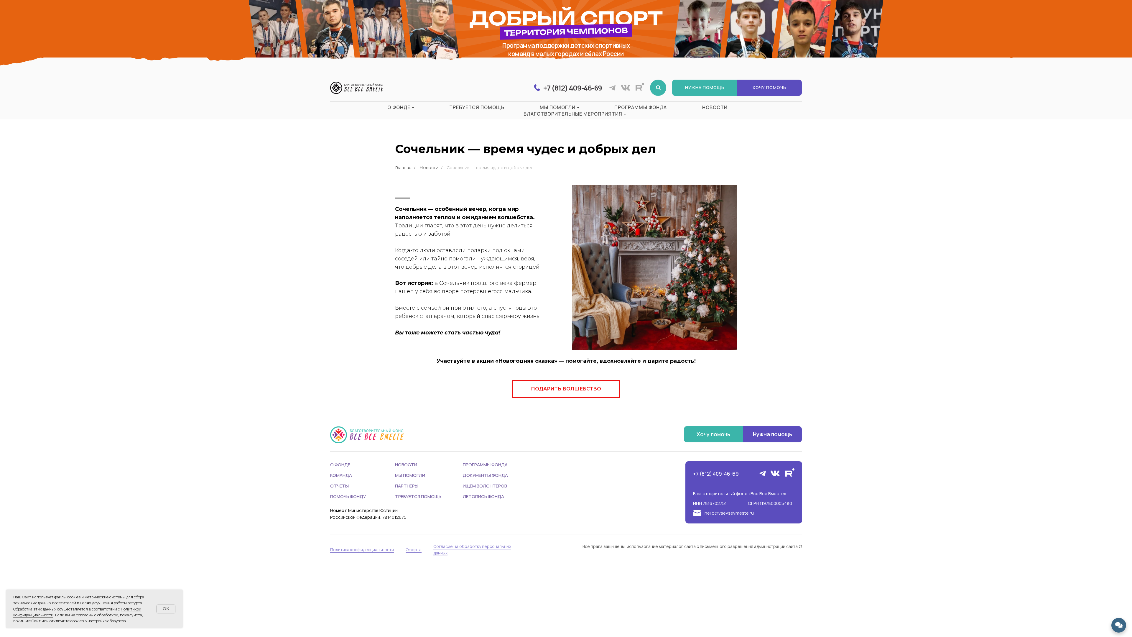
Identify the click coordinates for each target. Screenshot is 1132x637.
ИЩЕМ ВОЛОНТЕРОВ (485, 486)
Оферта (414, 549)
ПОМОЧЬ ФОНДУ (348, 496)
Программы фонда (640, 107)
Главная (403, 167)
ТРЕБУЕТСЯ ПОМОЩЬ (418, 496)
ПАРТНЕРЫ (406, 486)
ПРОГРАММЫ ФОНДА (485, 465)
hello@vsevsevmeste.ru (729, 513)
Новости (715, 107)
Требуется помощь (476, 107)
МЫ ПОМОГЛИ (410, 475)
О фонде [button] (398, 107)
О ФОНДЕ (340, 465)
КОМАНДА (341, 475)
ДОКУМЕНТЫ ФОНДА (485, 475)
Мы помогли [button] (557, 107)
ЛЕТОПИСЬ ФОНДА (483, 496)
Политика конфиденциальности (362, 549)
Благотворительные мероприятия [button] (573, 114)
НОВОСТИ (406, 465)
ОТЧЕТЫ (339, 486)
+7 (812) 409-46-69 (716, 473)
